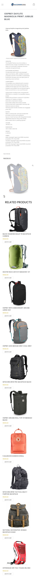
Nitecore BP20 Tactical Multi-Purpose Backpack (15, 493)
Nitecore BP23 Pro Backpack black (17, 382)
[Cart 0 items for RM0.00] (33, 4)
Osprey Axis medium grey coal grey (17, 346)
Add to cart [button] (7, 242)
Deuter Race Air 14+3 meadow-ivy (16, 272)
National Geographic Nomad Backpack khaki (15, 531)
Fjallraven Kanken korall (13, 456)
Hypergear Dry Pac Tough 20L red (16, 568)
